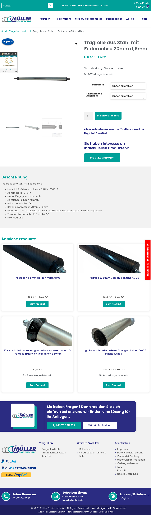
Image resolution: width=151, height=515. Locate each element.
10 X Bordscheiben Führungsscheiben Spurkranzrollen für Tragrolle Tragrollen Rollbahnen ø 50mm (37, 352)
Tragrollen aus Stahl (20, 31)
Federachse (97, 85)
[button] (76, 44)
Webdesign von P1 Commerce (109, 508)
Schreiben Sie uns (74, 493)
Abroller (130, 18)
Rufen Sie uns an (24, 494)
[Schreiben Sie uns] (55, 496)
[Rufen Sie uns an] (5, 496)
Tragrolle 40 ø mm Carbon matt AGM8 (37, 278)
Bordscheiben (114, 18)
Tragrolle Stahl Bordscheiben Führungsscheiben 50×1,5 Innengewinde (113, 352)
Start (4, 31)
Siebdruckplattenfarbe (88, 18)
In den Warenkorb (108, 115)
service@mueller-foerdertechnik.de (72, 498)
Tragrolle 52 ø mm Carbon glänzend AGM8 (113, 278)
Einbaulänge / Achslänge (94, 95)
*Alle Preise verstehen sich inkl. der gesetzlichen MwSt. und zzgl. (76, 511)
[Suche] (50, 5)
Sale (144, 18)
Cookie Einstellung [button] (127, 474)
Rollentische (64, 18)
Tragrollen (44, 18)
